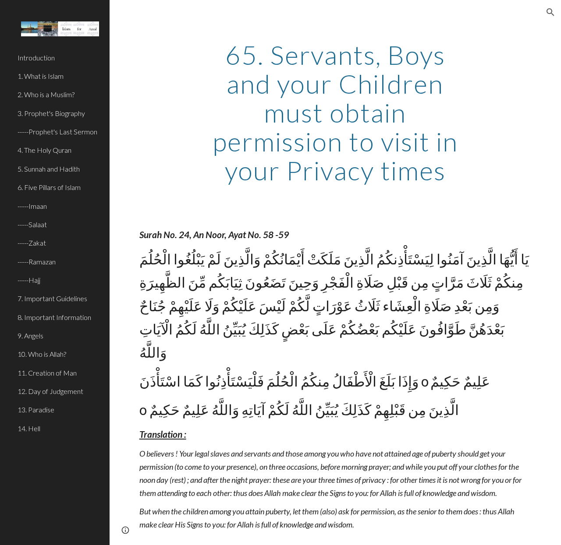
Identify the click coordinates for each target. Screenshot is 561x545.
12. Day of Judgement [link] (50, 391)
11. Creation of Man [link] (47, 373)
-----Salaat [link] (32, 224)
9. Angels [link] (30, 335)
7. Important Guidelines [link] (52, 298)
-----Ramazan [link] (37, 261)
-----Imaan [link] (32, 206)
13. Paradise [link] (36, 409)
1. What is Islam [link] (41, 76)
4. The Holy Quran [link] (44, 150)
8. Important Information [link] (54, 317)
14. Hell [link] (29, 428)
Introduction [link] (36, 57)
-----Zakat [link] (32, 243)
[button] (550, 12)
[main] (335, 112)
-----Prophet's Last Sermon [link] (57, 131)
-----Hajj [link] (29, 280)
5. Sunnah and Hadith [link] (49, 169)
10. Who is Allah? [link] (42, 354)
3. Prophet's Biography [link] (51, 113)
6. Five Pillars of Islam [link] (49, 187)
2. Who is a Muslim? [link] (46, 94)
